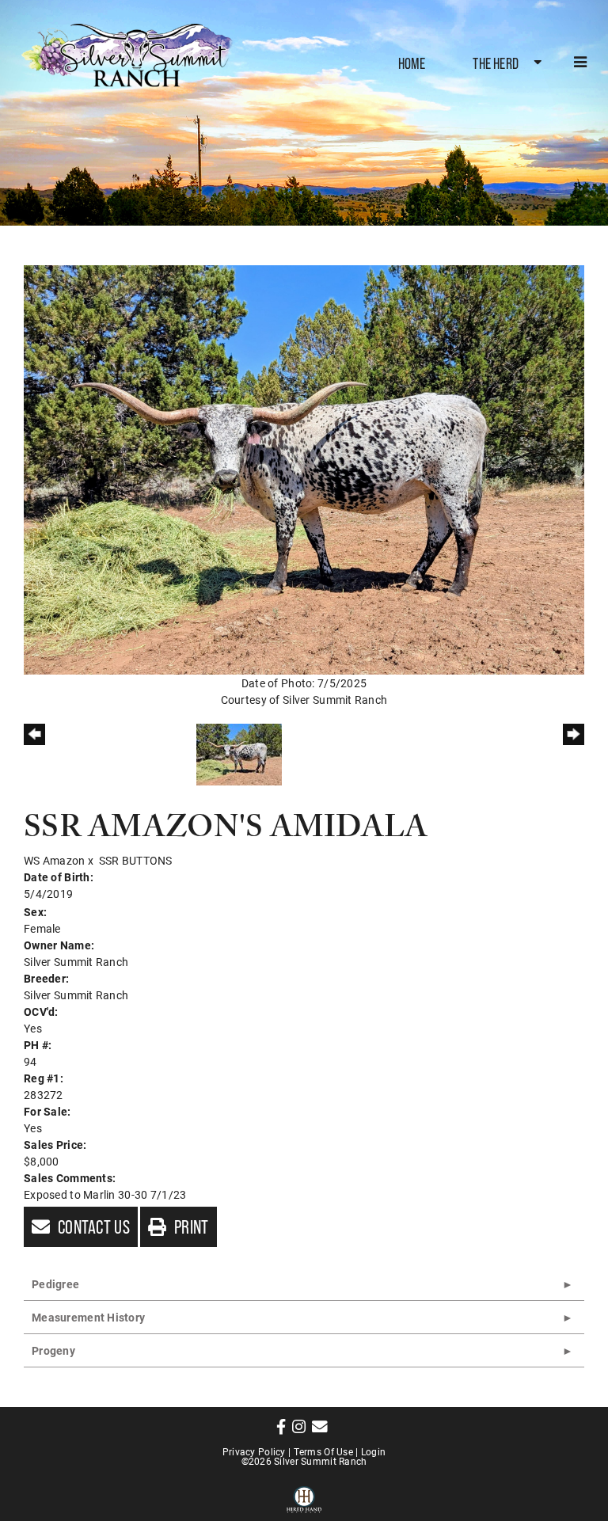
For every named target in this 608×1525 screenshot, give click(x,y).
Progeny (53, 1350)
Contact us (92, 1226)
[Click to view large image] (304, 468)
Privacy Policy (254, 1451)
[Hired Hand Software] (304, 1497)
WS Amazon (55, 860)
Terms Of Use (323, 1451)
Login (373, 1451)
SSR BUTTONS (136, 860)
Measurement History (88, 1317)
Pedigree (55, 1283)
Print (190, 1226)
